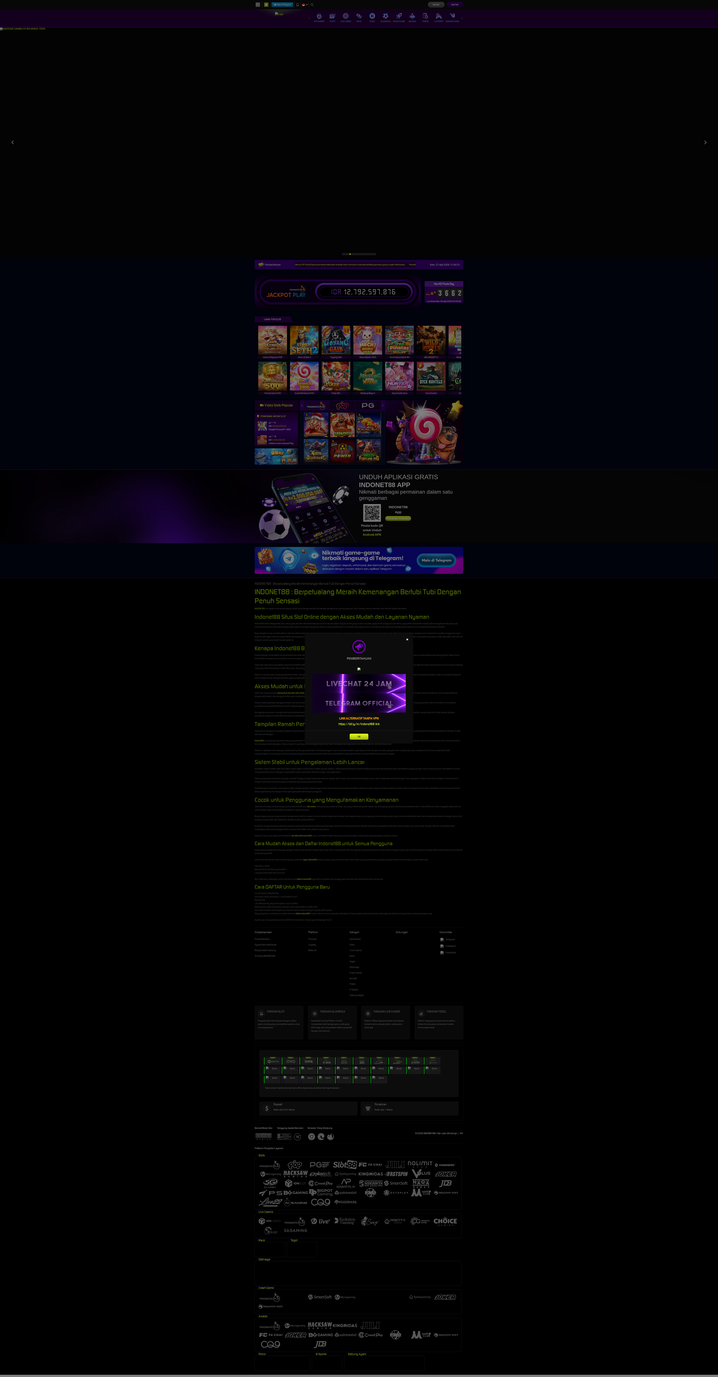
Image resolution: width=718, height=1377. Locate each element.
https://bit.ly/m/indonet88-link (359, 724)
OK (359, 736)
